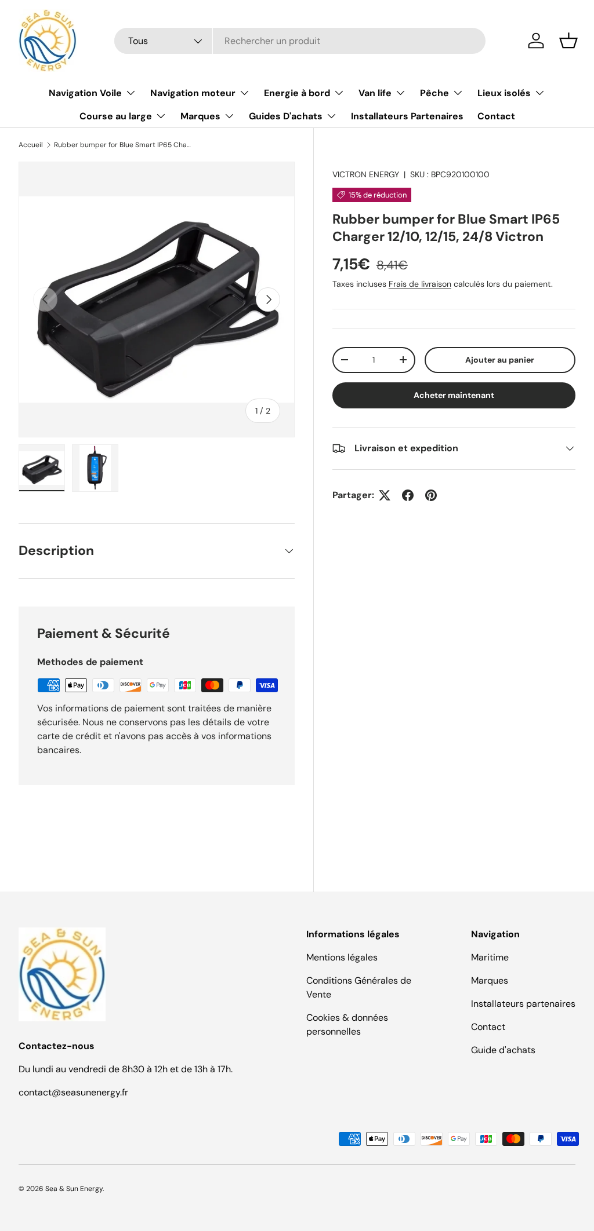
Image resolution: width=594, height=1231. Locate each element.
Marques (489, 980)
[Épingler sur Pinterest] (431, 495)
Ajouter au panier (499, 360)
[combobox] (300, 41)
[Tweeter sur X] (384, 495)
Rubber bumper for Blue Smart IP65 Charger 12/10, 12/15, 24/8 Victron (123, 144)
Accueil (31, 144)
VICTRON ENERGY (365, 174)
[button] (568, 40)
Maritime (490, 957)
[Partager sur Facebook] (407, 495)
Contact (496, 116)
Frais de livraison (420, 284)
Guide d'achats (503, 1050)
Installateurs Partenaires (407, 116)
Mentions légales (342, 957)
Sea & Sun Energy (74, 1188)
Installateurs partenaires (523, 1004)
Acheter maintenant (454, 395)
